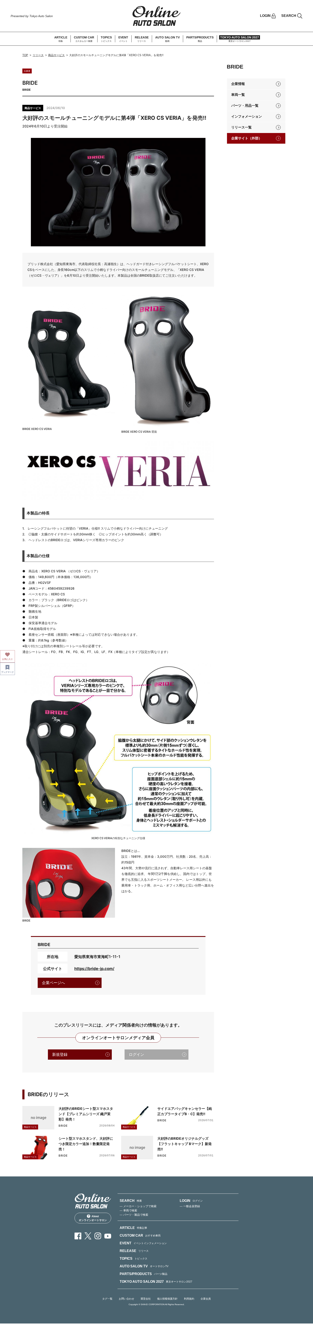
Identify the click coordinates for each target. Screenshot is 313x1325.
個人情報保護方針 (167, 1298)
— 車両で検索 (128, 1210)
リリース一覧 (241, 127)
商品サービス (56, 55)
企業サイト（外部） (246, 138)
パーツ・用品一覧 (244, 105)
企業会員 (206, 1298)
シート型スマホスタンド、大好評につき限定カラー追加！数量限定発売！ (86, 1143)
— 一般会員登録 (190, 1206)
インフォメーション (246, 116)
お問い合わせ (126, 1298)
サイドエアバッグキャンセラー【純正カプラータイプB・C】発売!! (184, 1111)
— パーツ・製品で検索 (134, 1214)
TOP (25, 55)
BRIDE (63, 1125)
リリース (38, 55)
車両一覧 (238, 94)
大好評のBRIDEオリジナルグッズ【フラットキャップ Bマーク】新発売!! (184, 1143)
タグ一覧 (107, 1298)
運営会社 (146, 1298)
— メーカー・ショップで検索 (138, 1206)
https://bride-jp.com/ (94, 968)
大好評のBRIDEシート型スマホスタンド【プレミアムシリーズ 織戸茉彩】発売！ (86, 1113)
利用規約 (189, 1298)
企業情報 (238, 84)
